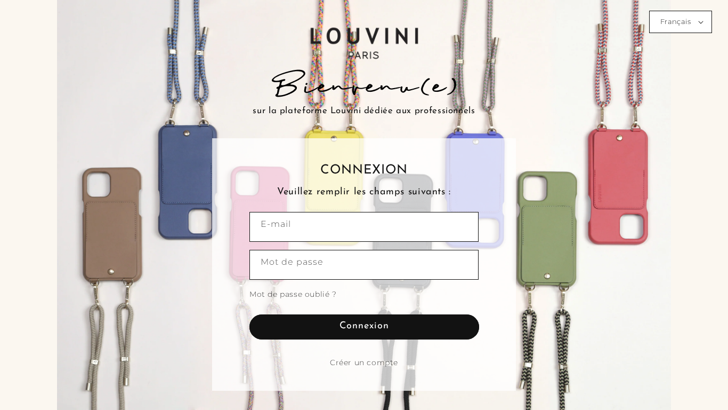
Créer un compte (364, 362)
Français (675, 21)
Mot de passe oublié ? (293, 294)
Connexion (364, 326)
